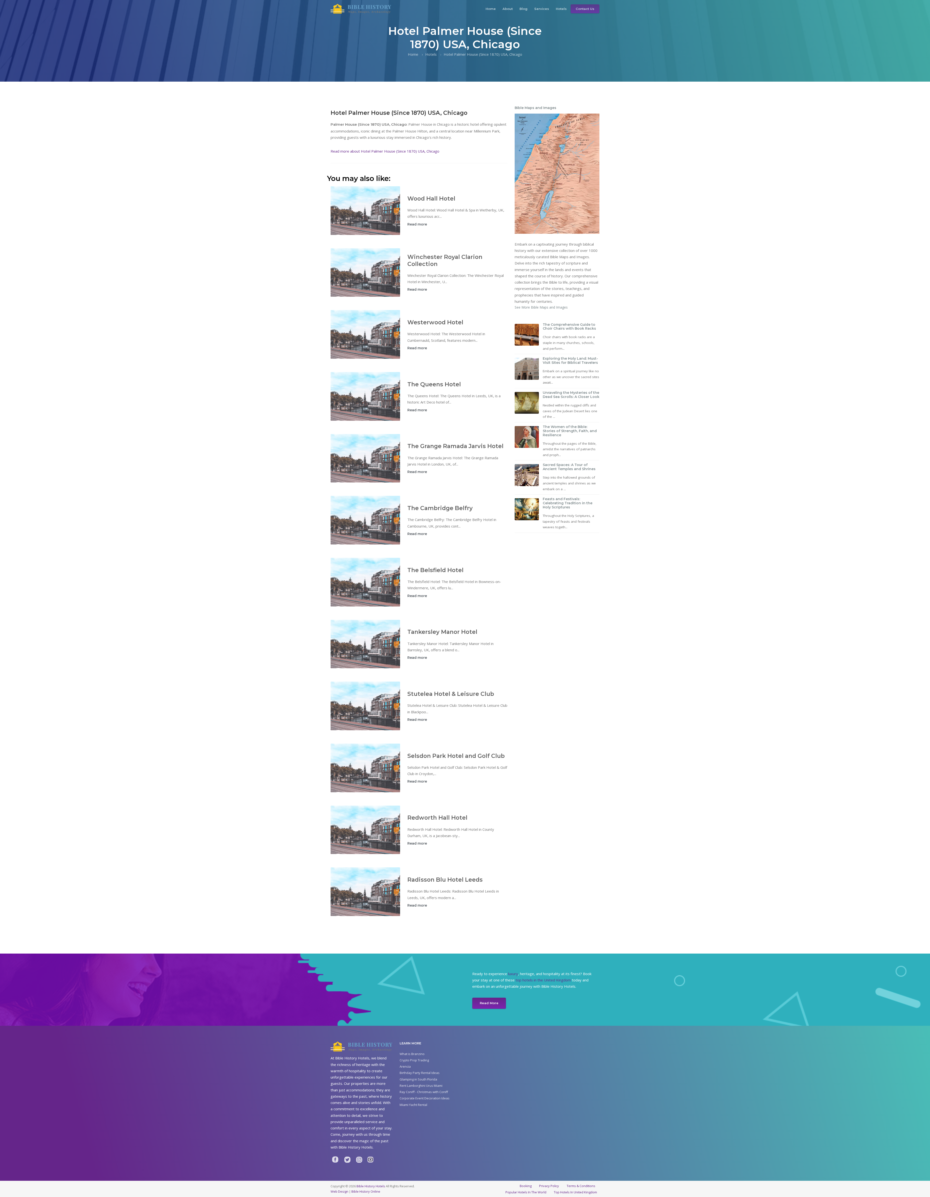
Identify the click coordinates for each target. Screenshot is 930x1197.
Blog (523, 9)
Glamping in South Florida (418, 1079)
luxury (513, 973)
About (508, 9)
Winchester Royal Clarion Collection (444, 260)
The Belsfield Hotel (435, 570)
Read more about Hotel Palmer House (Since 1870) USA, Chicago (385, 151)
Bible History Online (365, 1191)
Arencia (405, 1066)
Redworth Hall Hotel (437, 817)
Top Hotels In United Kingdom (575, 1192)
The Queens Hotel (434, 384)
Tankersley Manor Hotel (442, 631)
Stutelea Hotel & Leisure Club (450, 693)
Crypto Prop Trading (414, 1060)
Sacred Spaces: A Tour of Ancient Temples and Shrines (569, 467)
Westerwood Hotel (435, 322)
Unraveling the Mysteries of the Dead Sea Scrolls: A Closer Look (571, 395)
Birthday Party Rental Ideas (420, 1073)
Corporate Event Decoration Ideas (425, 1098)
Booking (526, 1186)
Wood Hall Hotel (431, 198)
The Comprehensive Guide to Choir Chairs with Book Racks (569, 327)
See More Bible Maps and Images (541, 307)
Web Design (339, 1191)
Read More (489, 1003)
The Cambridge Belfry (440, 508)
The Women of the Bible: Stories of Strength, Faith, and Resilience (570, 431)
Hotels (561, 9)
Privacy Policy (549, 1186)
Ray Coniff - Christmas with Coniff (424, 1092)
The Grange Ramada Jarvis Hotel (455, 446)
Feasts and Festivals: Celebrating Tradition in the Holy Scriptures (567, 503)
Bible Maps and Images (535, 108)
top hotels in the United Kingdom (543, 980)
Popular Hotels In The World (525, 1192)
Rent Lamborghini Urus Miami (421, 1085)
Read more (417, 224)
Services (541, 9)
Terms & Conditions (581, 1186)
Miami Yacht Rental (413, 1105)
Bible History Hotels (370, 1186)
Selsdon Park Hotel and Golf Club (456, 755)
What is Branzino (412, 1054)
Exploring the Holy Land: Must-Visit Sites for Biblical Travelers (570, 361)
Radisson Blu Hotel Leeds (445, 879)
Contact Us (585, 9)
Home (491, 9)
